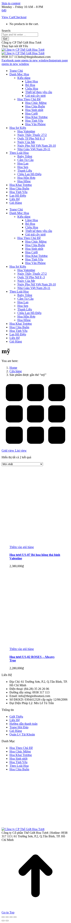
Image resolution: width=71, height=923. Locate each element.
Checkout (20, 17)
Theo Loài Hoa (19, 765)
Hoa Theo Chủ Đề (21, 748)
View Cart (8, 17)
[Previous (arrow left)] (3, 920)
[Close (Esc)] (3, 917)
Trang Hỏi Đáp (18, 727)
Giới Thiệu (16, 716)
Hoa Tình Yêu (18, 762)
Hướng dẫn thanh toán (23, 723)
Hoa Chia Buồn (19, 769)
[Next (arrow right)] (7, 920)
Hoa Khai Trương (20, 755)
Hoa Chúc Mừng (20, 751)
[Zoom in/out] (15, 917)
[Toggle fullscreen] (11, 917)
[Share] (7, 917)
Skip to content (11, 3)
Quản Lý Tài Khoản (22, 734)
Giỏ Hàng (15, 730)
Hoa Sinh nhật (18, 758)
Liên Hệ (14, 720)
